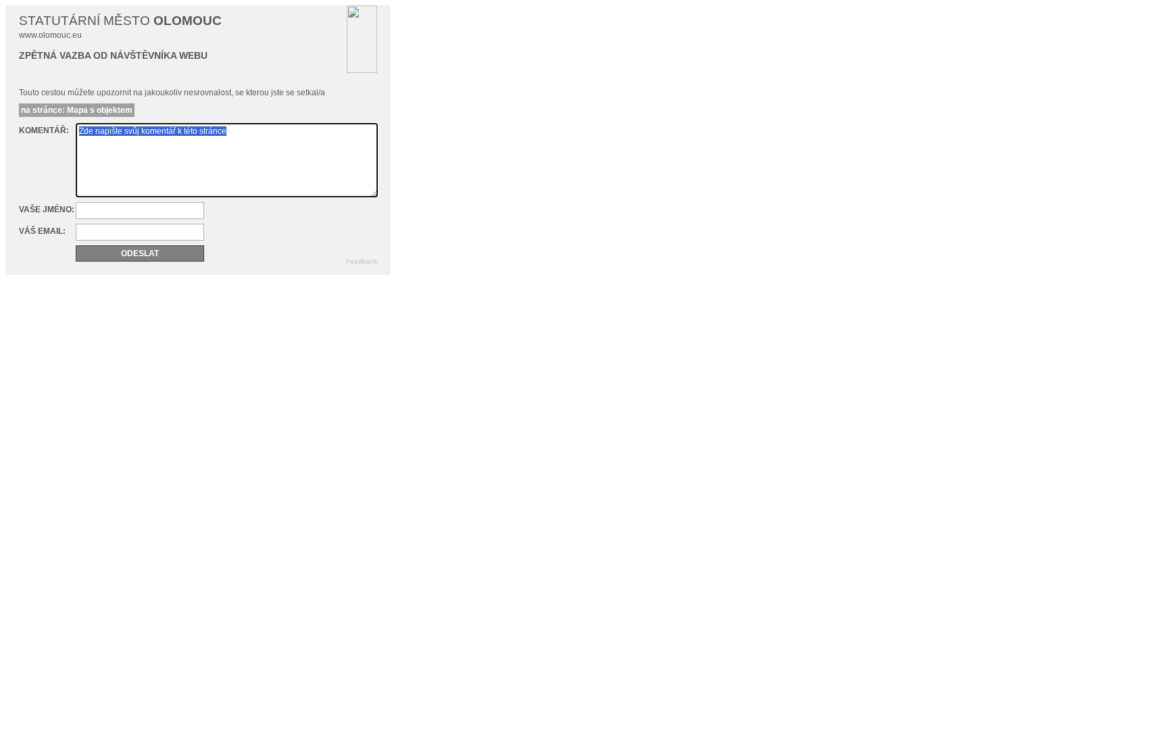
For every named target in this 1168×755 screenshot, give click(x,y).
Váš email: (42, 231)
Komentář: (44, 130)
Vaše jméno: (46, 209)
